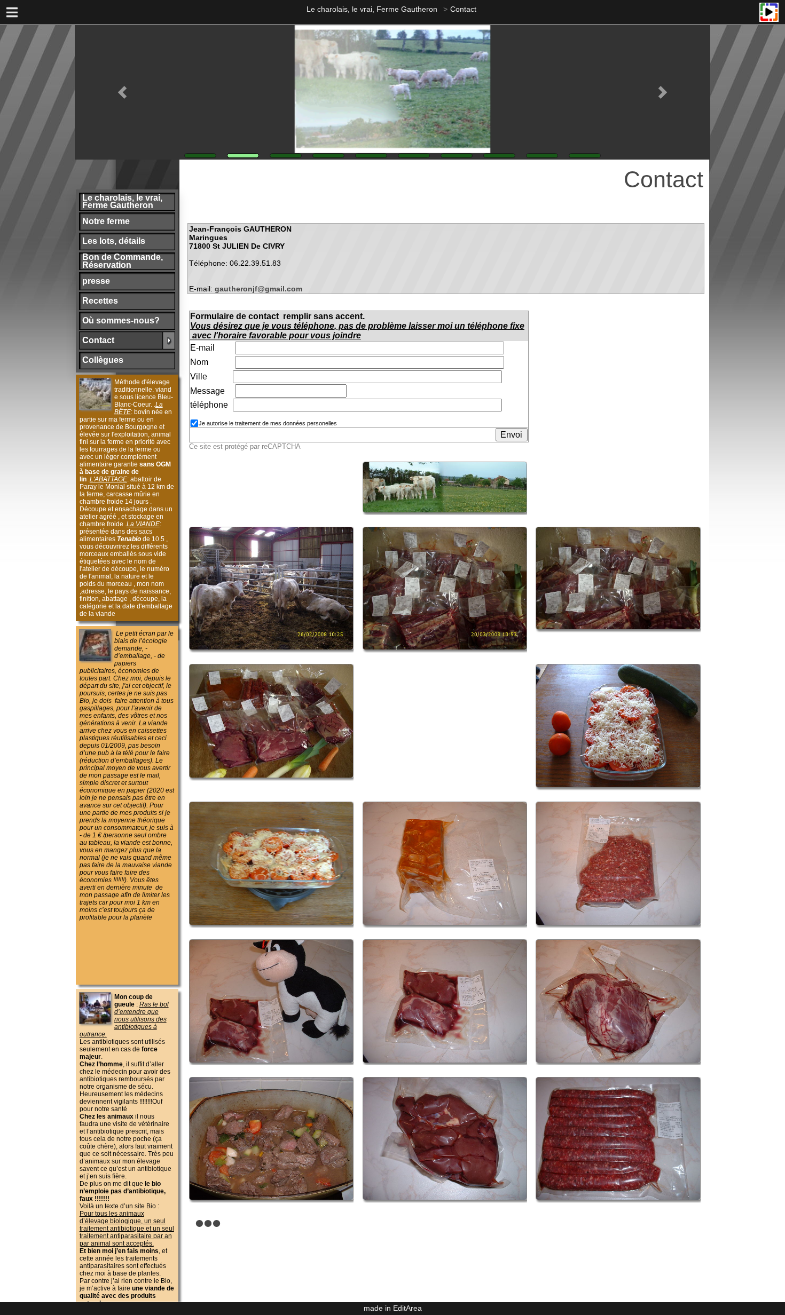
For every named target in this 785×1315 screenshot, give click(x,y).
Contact (463, 9)
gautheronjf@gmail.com (258, 288)
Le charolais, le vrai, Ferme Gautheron (372, 9)
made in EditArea (393, 1308)
